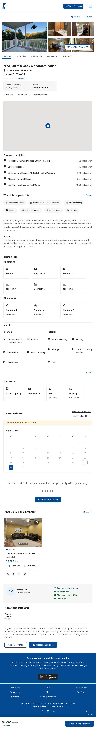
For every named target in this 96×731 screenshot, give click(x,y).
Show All (87, 512)
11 (35, 453)
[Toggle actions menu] (90, 711)
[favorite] (36, 522)
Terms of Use (39, 706)
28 (73, 463)
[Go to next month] (89, 429)
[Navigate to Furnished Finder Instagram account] (48, 711)
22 (85, 458)
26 (48, 463)
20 (60, 458)
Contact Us (15, 692)
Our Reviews (81, 687)
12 (48, 453)
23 (11, 463)
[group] (23, 553)
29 (85, 463)
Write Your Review (49, 499)
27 (60, 463)
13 (60, 453)
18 (35, 458)
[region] (23, 532)
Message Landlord (45, 645)
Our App (81, 692)
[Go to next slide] (89, 325)
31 (23, 467)
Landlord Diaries (48, 696)
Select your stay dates (81, 411)
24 (23, 463)
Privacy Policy (56, 706)
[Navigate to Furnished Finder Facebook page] (42, 711)
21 (73, 458)
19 (48, 458)
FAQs (48, 687)
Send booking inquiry (79, 723)
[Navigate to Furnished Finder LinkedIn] (54, 711)
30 (11, 467)
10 (23, 453)
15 (85, 453)
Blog (48, 692)
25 (36, 463)
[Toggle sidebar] (90, 6)
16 (11, 458)
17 (23, 458)
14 (73, 453)
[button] (82, 416)
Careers (15, 696)
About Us (15, 687)
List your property (73, 6)
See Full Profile (15, 645)
